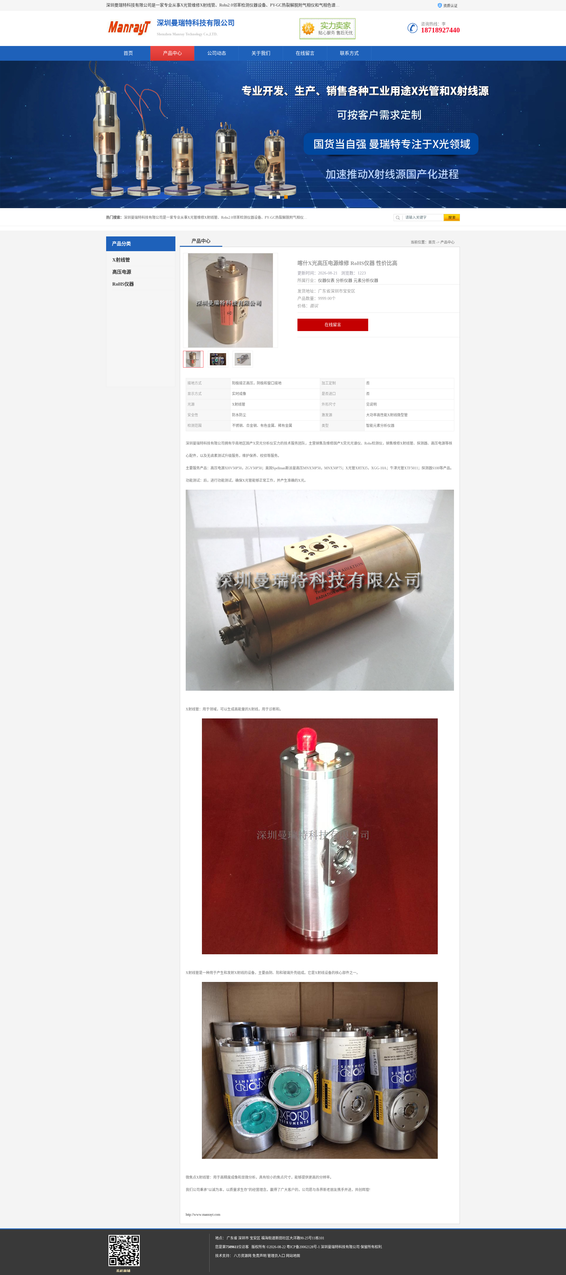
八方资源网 (242, 1256)
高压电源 (121, 271)
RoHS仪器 (123, 284)
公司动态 (216, 53)
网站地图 (293, 1256)
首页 (128, 53)
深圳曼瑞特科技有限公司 (340, 1247)
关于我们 (260, 53)
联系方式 (349, 53)
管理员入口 (276, 1256)
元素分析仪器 (365, 280)
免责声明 (259, 1256)
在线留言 (305, 53)
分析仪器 (344, 280)
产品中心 (172, 53)
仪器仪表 (326, 280)
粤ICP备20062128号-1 (303, 1247)
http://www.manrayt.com (203, 1215)
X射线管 (121, 259)
